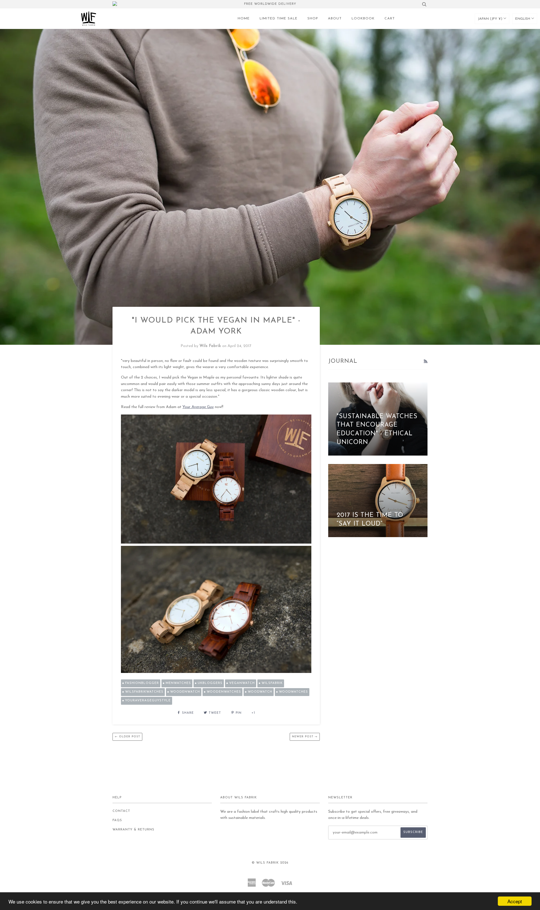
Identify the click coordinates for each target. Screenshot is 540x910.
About (335, 18)
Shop (312, 18)
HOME (244, 18)
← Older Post (127, 736)
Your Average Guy (198, 407)
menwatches (178, 683)
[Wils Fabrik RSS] (426, 362)
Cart (389, 18)
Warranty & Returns (133, 829)
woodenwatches (224, 691)
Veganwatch (242, 683)
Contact (121, 811)
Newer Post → (305, 736)
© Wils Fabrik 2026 (270, 862)
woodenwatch (185, 691)
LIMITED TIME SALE (279, 18)
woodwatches (293, 691)
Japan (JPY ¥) (490, 19)
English (523, 19)
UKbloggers (210, 683)
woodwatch (260, 691)
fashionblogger (142, 683)
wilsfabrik (272, 683)
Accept (514, 901)
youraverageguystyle (148, 700)
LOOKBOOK (363, 18)
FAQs (117, 820)
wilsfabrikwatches (144, 691)
